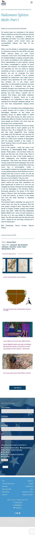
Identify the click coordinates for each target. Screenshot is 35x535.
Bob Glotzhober (23, 245)
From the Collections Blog (11, 9)
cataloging (5, 247)
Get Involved (5, 492)
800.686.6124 (18, 505)
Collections (12, 247)
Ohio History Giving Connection (12, 450)
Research (4, 494)
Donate (31, 483)
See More (17, 388)
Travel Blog (6, 456)
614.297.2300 (18, 502)
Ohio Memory (7, 452)
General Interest (26, 447)
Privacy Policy (18, 522)
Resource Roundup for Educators (13, 454)
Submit (5, 467)
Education (5, 486)
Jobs (31, 489)
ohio (13, 248)
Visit (3, 481)
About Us (30, 481)
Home (2, 9)
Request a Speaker (28, 494)
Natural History (6, 248)
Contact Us (18, 507)
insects (19, 247)
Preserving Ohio (6, 489)
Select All (4, 460)
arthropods (13, 245)
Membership (29, 486)
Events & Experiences (8, 483)
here (2, 106)
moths (24, 247)
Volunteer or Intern (27, 492)
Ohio (11, 520)
